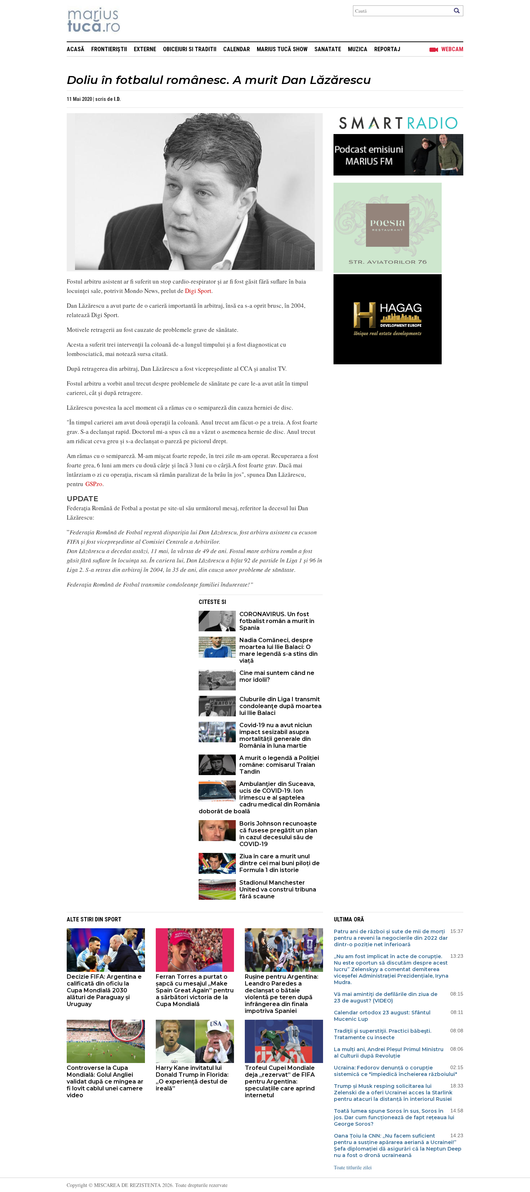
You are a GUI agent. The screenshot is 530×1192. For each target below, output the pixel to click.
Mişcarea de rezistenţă (132, 20)
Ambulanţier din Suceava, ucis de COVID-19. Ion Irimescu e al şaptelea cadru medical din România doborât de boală (259, 797)
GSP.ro (93, 484)
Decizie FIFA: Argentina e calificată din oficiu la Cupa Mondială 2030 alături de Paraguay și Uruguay (104, 990)
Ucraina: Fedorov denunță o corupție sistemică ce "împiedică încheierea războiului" (395, 1070)
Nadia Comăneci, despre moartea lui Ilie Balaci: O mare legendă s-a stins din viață (278, 650)
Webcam (452, 49)
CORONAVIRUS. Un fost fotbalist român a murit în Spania (276, 621)
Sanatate (327, 49)
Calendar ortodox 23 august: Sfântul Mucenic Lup (382, 1015)
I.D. (117, 99)
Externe (145, 49)
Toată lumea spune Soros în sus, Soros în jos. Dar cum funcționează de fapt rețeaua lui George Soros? (394, 1117)
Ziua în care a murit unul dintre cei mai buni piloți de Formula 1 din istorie (279, 863)
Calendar (236, 49)
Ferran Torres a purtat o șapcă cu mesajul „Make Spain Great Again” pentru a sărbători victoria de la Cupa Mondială (195, 990)
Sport (113, 919)
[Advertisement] (127, 645)
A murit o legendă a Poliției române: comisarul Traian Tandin (279, 765)
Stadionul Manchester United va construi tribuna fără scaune (277, 889)
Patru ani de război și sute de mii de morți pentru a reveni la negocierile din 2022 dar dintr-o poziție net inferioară (391, 938)
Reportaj (387, 49)
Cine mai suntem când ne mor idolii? (276, 676)
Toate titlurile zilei (353, 1167)
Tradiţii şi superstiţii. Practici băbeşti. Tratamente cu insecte (382, 1034)
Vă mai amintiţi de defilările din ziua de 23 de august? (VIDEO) (385, 997)
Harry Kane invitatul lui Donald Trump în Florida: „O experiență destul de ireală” (192, 1078)
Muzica (357, 49)
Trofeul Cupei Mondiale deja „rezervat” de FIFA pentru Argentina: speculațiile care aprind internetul (280, 1081)
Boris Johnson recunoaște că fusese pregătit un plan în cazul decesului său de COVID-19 (278, 834)
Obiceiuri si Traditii (189, 49)
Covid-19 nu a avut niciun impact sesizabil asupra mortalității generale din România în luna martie (275, 735)
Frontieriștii (109, 49)
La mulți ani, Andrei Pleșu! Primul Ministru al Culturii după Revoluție (388, 1052)
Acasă (75, 49)
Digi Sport (198, 290)
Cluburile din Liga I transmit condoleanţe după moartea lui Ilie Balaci (280, 706)
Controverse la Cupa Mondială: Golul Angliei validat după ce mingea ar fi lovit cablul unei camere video (105, 1081)
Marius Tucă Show (282, 49)
